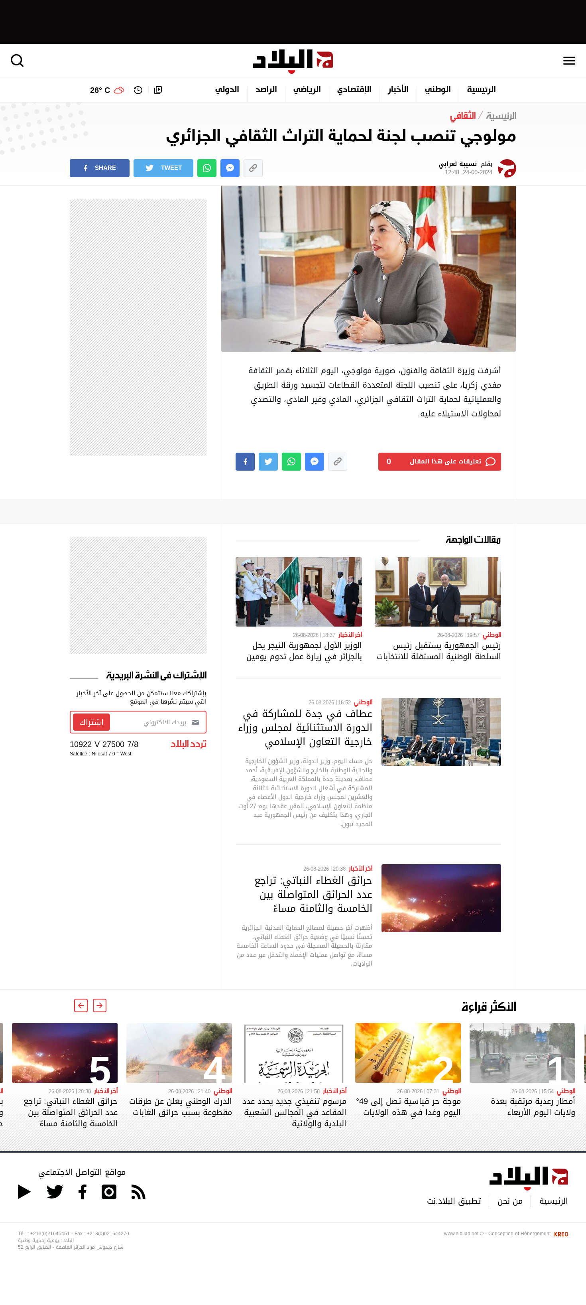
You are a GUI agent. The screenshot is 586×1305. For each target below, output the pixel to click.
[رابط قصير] (253, 168)
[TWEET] (268, 462)
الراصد (266, 90)
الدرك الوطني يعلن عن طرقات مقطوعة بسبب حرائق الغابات (180, 1107)
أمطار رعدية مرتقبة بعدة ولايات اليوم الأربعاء (533, 1107)
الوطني (438, 90)
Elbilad (293, 61)
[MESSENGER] (230, 168)
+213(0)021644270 (108, 1233)
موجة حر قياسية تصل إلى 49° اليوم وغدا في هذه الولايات (408, 1107)
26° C (100, 90)
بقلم (465, 168)
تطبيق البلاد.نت (454, 1201)
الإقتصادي (354, 90)
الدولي (227, 90)
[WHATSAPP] (206, 168)
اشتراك (91, 722)
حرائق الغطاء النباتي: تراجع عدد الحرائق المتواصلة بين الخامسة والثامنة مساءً (313, 894)
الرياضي (307, 90)
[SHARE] (245, 462)
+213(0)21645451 (50, 1233)
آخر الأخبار (350, 634)
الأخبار (398, 90)
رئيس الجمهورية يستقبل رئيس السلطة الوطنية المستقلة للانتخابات (439, 651)
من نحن (510, 1201)
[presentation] (99, 1005)
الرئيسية (481, 90)
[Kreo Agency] (560, 1233)
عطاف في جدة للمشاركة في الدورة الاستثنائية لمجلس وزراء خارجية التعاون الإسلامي (305, 727)
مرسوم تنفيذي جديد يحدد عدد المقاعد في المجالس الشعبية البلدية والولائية (294, 1112)
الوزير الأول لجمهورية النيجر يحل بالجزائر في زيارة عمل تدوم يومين (304, 651)
